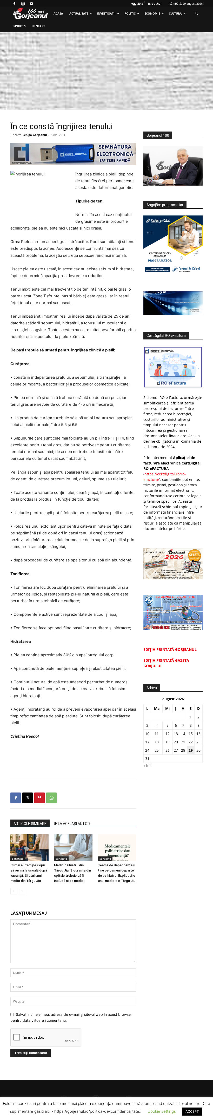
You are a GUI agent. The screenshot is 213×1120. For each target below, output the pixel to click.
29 (191, 750)
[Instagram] (23, 3)
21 (183, 741)
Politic (130, 13)
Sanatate (17, 858)
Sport (18, 26)
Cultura (175, 13)
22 (191, 741)
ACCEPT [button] (192, 1111)
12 (167, 733)
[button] (196, 13)
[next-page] (22, 891)
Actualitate (78, 13)
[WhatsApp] (51, 797)
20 (176, 741)
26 (167, 750)
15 (191, 733)
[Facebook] (14, 3)
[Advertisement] (106, 71)
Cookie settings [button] (162, 1111)
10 (147, 733)
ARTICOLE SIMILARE (30, 824)
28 (183, 750)
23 (198, 741)
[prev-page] (13, 891)
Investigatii (106, 13)
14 (183, 733)
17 (147, 741)
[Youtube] (31, 3)
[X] (27, 797)
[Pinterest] (39, 797)
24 (147, 750)
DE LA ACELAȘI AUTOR (71, 824)
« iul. (147, 765)
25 (157, 750)
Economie (152, 13)
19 (167, 741)
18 (157, 741)
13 (176, 733)
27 (176, 750)
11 (157, 733)
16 (198, 733)
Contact (38, 26)
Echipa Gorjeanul (35, 135)
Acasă (58, 13)
